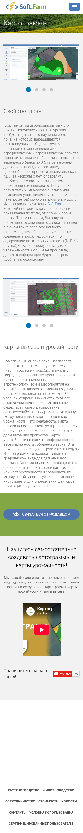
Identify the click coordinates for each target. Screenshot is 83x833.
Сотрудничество (20, 801)
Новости (69, 801)
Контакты (17, 812)
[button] (28, 89)
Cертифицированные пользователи (41, 823)
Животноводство (58, 790)
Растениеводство (23, 790)
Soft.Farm (28, 6)
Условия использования (51, 812)
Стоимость (48, 801)
